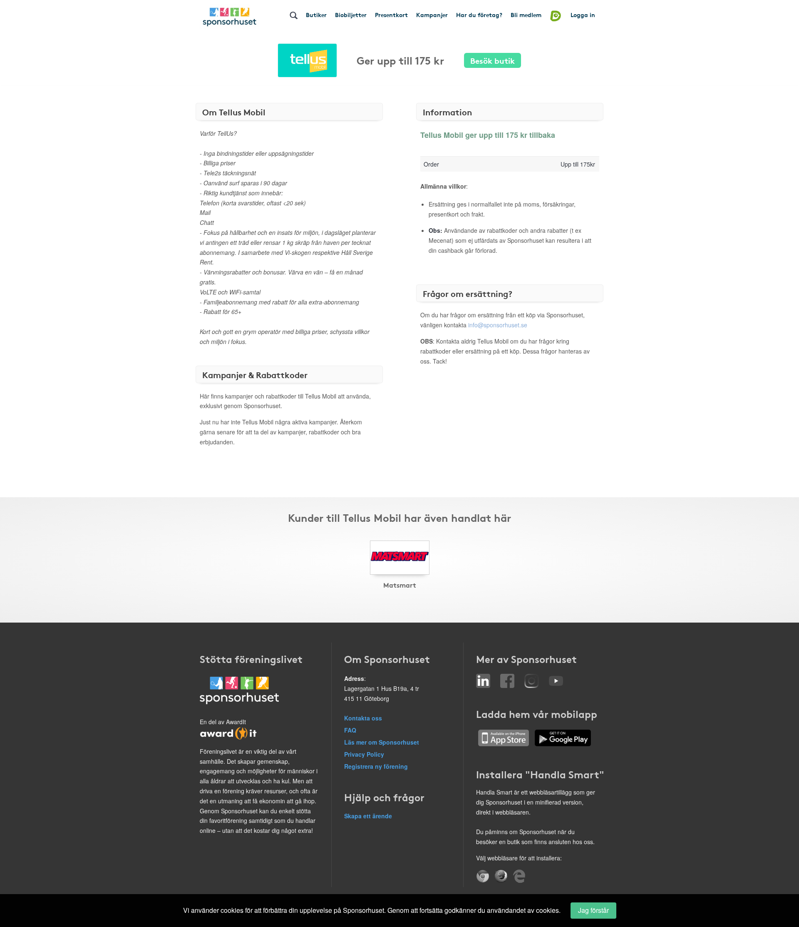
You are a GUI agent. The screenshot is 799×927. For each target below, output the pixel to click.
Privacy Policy (364, 754)
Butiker (316, 14)
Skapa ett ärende (368, 816)
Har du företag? (479, 14)
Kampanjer (432, 14)
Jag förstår (593, 910)
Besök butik (492, 60)
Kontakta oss (363, 718)
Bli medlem (526, 14)
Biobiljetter (351, 14)
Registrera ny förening (376, 766)
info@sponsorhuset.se (497, 325)
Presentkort (391, 14)
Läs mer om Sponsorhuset (381, 742)
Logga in (583, 14)
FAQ (350, 730)
